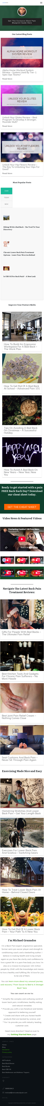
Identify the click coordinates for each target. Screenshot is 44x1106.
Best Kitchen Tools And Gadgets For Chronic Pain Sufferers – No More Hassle (20, 676)
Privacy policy (7, 1052)
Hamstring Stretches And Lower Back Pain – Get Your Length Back (21, 812)
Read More (7, 79)
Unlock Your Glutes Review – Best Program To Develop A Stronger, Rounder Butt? (19, 119)
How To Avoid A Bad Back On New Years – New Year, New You (21, 472)
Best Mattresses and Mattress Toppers (15, 1072)
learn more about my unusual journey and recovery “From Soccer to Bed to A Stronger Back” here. (22, 984)
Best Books (6, 1066)
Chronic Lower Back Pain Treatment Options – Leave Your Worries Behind (19, 253)
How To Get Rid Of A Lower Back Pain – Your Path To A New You (21, 930)
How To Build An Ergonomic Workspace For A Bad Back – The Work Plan (20, 347)
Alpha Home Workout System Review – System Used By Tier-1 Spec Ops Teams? (19, 72)
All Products (6, 1060)
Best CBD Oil (6, 1069)
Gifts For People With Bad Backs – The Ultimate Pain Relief (21, 633)
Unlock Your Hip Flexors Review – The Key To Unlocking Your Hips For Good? (21, 167)
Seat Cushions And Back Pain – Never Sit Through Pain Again (20, 758)
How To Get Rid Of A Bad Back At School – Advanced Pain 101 (22, 387)
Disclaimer (6, 1050)
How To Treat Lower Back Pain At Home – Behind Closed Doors (21, 891)
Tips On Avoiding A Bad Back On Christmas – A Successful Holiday (20, 430)
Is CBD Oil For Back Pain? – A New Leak (19, 276)
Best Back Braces (8, 1063)
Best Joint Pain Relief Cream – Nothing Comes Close (19, 717)
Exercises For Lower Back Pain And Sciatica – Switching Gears (20, 851)
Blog (3, 1047)
